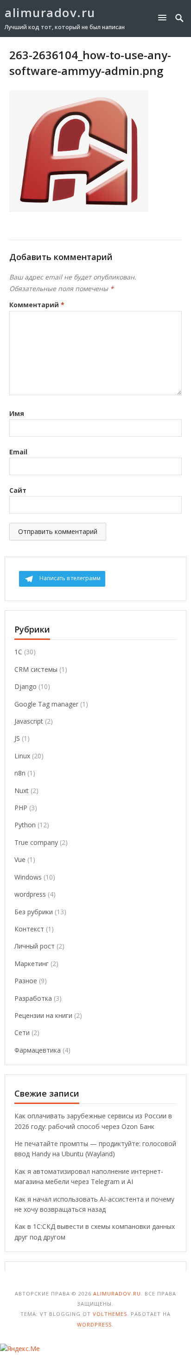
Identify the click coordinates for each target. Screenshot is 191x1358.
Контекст (29, 928)
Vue (19, 859)
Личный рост (34, 946)
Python (25, 824)
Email (18, 451)
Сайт (17, 490)
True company (36, 842)
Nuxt (21, 790)
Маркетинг (31, 963)
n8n (19, 773)
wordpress (30, 894)
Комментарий (36, 304)
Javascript (28, 721)
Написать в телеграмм (70, 578)
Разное (25, 980)
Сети (22, 1032)
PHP (20, 807)
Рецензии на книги (43, 1015)
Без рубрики (33, 911)
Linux (22, 755)
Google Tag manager (46, 704)
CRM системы (35, 669)
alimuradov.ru (50, 12)
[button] (164, 17)
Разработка (33, 998)
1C (18, 651)
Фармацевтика (37, 1050)
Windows (28, 877)
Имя (16, 413)
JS (17, 738)
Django (25, 686)
